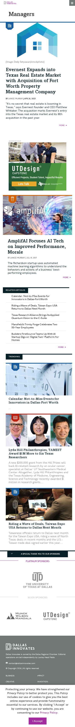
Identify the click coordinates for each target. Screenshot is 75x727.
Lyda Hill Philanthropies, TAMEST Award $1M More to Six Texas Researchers (35, 454)
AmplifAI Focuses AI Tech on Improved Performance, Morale (37, 247)
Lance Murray (15, 98)
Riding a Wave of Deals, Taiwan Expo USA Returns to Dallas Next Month (34, 307)
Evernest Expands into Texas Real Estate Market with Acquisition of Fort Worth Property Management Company (33, 81)
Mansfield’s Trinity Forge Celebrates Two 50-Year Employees (34, 326)
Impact (41, 676)
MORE (62, 125)
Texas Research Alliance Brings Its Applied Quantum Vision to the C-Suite (35, 316)
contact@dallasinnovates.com (22, 663)
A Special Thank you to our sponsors (40, 554)
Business (10, 676)
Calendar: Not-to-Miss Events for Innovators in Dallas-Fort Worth (31, 298)
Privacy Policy (48, 712)
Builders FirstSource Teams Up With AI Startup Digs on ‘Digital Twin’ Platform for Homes (35, 337)
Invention (43, 682)
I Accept (37, 721)
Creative (10, 682)
